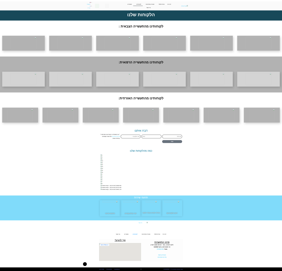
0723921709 (160, 249)
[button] (141, 191)
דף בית (169, 4)
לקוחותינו (138, 4)
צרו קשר (148, 7)
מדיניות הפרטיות (116, 136)
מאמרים (130, 4)
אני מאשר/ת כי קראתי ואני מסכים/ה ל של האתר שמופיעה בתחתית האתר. (110, 136)
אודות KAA (161, 4)
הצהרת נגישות (162, 255)
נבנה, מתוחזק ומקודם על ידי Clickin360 (173, 269)
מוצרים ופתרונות (150, 4)
